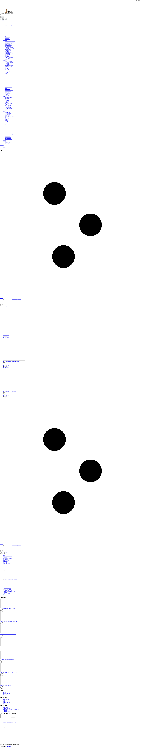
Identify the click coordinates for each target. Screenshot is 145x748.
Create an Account (6, 7)
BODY (6, 594)
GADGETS (7, 588)
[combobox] (5, 14)
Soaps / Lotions (5, 562)
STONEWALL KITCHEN (10, 579)
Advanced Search (3, 15)
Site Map (4, 703)
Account (2, 145)
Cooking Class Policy (6, 708)
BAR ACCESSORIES (9, 591)
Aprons (4, 555)
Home (4, 147)
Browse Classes (5, 707)
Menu (1, 21)
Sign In (4, 5)
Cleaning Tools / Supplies (7, 556)
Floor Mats (5, 557)
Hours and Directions (6, 693)
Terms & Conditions (6, 702)
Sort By (1, 299)
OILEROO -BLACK (4, 646)
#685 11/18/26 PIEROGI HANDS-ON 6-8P (8, 672)
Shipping (4, 700)
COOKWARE (8, 590)
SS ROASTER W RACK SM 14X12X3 (7, 608)
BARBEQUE (8, 592)
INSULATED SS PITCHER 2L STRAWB (8, 634)
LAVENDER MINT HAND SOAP (9, 391)
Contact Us (5, 6)
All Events (5, 4)
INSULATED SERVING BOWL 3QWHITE (8, 621)
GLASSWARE (8, 593)
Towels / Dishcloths (6, 563)
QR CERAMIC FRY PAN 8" (5, 685)
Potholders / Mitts (6, 560)
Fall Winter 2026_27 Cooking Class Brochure (11, 709)
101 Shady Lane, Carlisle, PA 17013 (9, 722)
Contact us (5, 694)
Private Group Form (6, 711)
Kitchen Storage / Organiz (7, 558)
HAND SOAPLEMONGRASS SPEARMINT (11, 361)
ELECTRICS (7, 589)
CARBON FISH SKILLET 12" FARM (7, 659)
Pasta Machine (5, 561)
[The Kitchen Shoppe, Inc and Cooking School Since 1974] (9, 13)
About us (4, 692)
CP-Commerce (8, 746)
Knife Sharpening (6, 699)
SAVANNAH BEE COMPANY (11, 578)
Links (1, 0)
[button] (6, 335)
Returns (4, 701)
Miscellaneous (5, 559)
